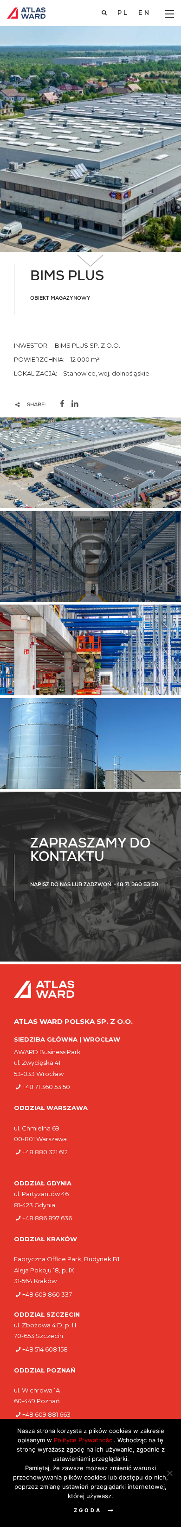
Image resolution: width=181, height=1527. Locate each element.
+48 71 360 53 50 (46, 1086)
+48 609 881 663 (46, 1414)
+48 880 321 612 (45, 1152)
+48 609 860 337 (47, 1294)
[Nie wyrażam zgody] (169, 1473)
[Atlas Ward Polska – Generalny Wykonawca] (26, 13)
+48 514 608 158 (45, 1349)
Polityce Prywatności (84, 1440)
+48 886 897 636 (47, 1218)
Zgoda (88, 1510)
